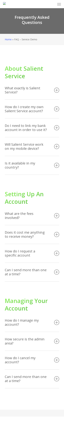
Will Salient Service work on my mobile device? (24, 146)
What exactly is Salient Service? (22, 90)
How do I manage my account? (22, 322)
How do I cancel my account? (20, 360)
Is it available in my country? (20, 165)
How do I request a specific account (20, 253)
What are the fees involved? (19, 215)
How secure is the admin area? (25, 341)
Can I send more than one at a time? (26, 272)
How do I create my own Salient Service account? (24, 109)
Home (8, 39)
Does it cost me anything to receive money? (25, 234)
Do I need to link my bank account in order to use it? (26, 127)
